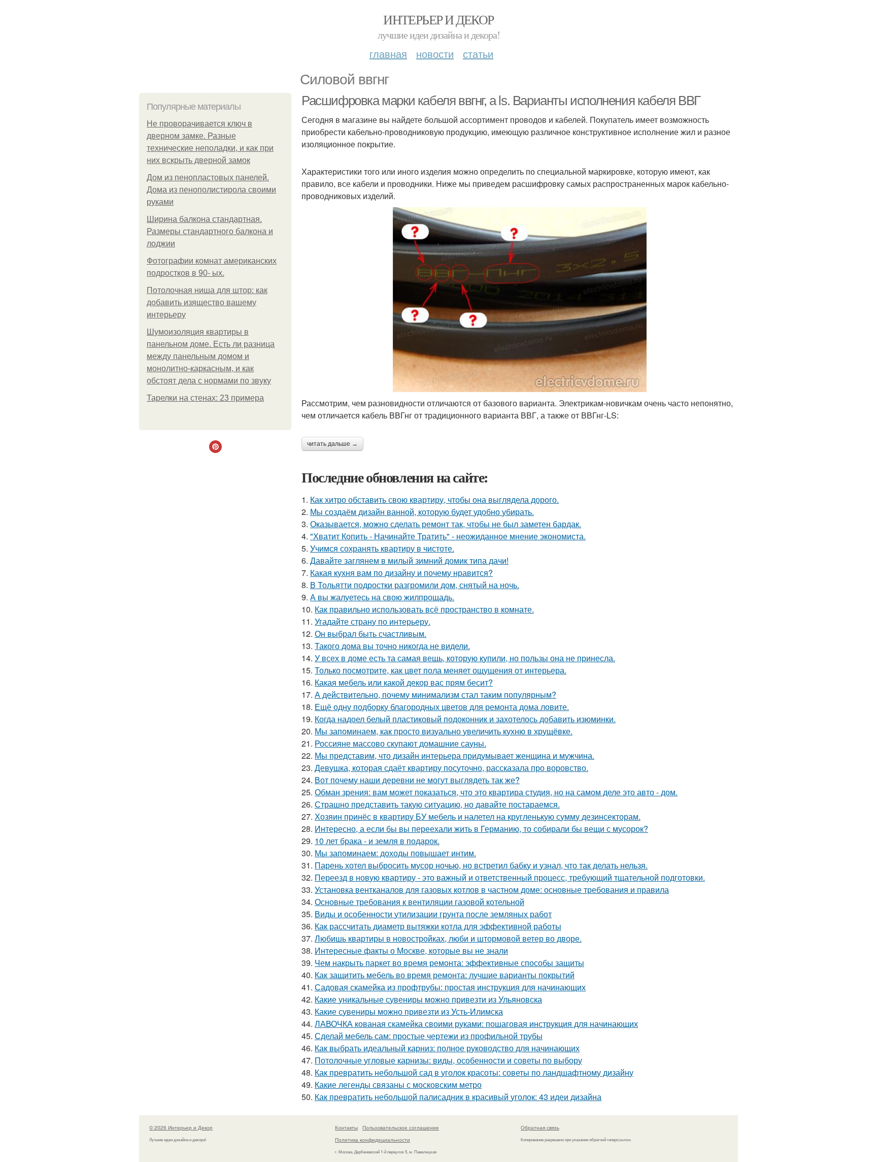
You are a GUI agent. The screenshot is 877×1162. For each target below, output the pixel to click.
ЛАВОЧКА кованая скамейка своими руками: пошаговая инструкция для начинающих (476, 1023)
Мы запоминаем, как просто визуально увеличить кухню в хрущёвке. (443, 731)
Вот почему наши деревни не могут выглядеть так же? (417, 780)
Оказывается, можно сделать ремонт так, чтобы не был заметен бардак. (445, 524)
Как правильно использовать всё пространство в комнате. (424, 609)
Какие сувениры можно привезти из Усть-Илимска (409, 1011)
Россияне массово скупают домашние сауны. (400, 743)
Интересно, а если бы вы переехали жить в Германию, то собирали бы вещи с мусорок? (481, 828)
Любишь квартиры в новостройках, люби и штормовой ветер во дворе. (448, 938)
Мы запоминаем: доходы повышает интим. (395, 853)
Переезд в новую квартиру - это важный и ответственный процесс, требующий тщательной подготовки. (510, 877)
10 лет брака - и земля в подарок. (377, 841)
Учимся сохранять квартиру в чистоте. (382, 548)
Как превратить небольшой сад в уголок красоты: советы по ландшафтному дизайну (474, 1072)
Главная (388, 53)
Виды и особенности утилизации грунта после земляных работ (433, 914)
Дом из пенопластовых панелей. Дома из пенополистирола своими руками (211, 189)
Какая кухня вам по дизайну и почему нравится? (401, 572)
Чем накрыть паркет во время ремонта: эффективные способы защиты (449, 963)
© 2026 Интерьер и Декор (181, 1127)
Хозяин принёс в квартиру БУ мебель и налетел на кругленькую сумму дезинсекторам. (477, 816)
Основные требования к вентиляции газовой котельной (419, 902)
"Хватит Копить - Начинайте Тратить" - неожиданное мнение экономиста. (448, 536)
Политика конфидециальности (372, 1139)
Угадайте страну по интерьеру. (372, 621)
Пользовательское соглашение (400, 1127)
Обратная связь (540, 1127)
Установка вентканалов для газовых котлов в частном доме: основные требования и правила (492, 889)
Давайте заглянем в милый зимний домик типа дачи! (409, 560)
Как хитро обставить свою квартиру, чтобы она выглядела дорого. (434, 499)
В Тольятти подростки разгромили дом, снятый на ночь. (414, 585)
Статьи (478, 53)
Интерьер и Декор (438, 19)
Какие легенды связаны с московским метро (398, 1084)
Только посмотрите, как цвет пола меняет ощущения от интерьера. (440, 670)
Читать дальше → (332, 443)
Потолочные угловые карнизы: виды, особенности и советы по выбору (448, 1060)
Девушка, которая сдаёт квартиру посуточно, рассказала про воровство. (451, 767)
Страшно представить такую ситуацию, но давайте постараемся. (437, 804)
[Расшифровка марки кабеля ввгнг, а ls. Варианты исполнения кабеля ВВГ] (519, 299)
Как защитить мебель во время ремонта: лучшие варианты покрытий (445, 975)
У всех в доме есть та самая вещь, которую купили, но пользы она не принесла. (465, 658)
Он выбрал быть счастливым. (370, 633)
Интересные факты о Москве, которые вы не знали (411, 950)
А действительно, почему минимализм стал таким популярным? (435, 694)
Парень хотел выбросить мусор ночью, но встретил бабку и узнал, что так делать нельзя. (481, 865)
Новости (435, 53)
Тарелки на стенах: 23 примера (205, 398)
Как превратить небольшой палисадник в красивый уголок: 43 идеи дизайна (458, 1097)
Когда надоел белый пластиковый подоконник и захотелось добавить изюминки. (465, 719)
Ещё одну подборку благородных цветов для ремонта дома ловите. (442, 707)
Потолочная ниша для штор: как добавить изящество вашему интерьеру (207, 302)
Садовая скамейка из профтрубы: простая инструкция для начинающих (450, 987)
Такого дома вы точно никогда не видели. (392, 646)
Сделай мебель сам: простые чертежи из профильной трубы (429, 1036)
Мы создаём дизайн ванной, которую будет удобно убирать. (422, 512)
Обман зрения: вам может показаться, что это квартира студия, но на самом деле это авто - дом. (496, 792)
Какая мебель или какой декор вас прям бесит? (404, 682)
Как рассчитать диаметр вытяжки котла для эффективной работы (438, 926)
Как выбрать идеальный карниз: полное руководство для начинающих (447, 1048)
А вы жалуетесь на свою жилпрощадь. (382, 597)
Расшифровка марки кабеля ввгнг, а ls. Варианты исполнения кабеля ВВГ (500, 100)
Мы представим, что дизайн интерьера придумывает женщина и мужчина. (454, 755)
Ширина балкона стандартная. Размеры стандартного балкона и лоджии (210, 231)
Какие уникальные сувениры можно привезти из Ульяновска (428, 999)
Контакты (346, 1127)
